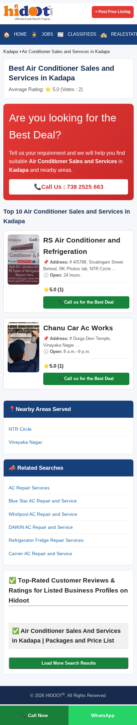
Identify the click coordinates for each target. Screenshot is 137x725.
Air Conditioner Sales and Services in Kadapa (66, 51)
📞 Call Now (34, 715)
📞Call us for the (86, 302)
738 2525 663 (85, 187)
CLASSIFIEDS (82, 34)
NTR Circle (20, 429)
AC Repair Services (29, 487)
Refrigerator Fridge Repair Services (46, 540)
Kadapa (11, 51)
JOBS (47, 34)
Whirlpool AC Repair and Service (43, 514)
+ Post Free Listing (112, 11)
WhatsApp (103, 715)
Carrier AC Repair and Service (40, 553)
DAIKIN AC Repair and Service (41, 527)
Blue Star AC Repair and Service (43, 500)
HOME (20, 34)
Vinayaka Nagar (25, 442)
